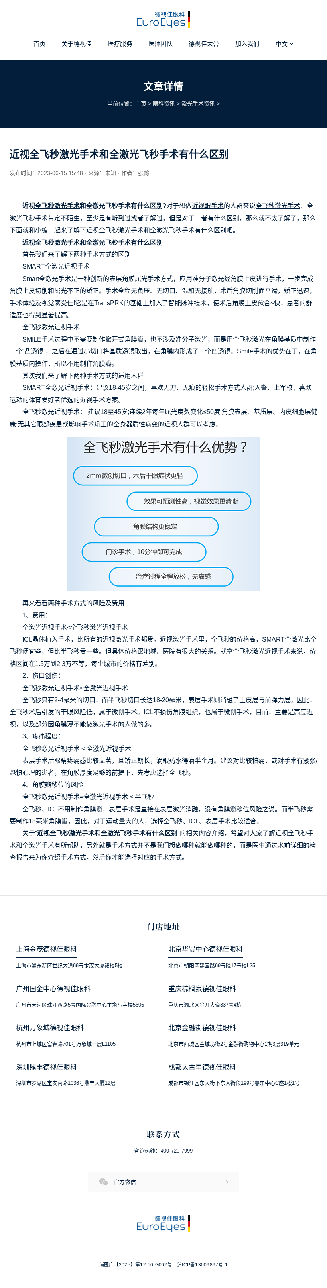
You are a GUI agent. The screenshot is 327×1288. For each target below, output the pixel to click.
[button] (163, 1182)
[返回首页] (163, 1223)
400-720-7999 (177, 1151)
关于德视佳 (76, 43)
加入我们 (247, 43)
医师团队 (160, 43)
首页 (39, 43)
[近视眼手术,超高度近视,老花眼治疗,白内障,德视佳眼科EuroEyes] (163, 19)
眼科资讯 (164, 103)
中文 (282, 44)
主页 (140, 103)
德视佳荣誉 (204, 43)
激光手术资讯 (198, 103)
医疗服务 (120, 43)
